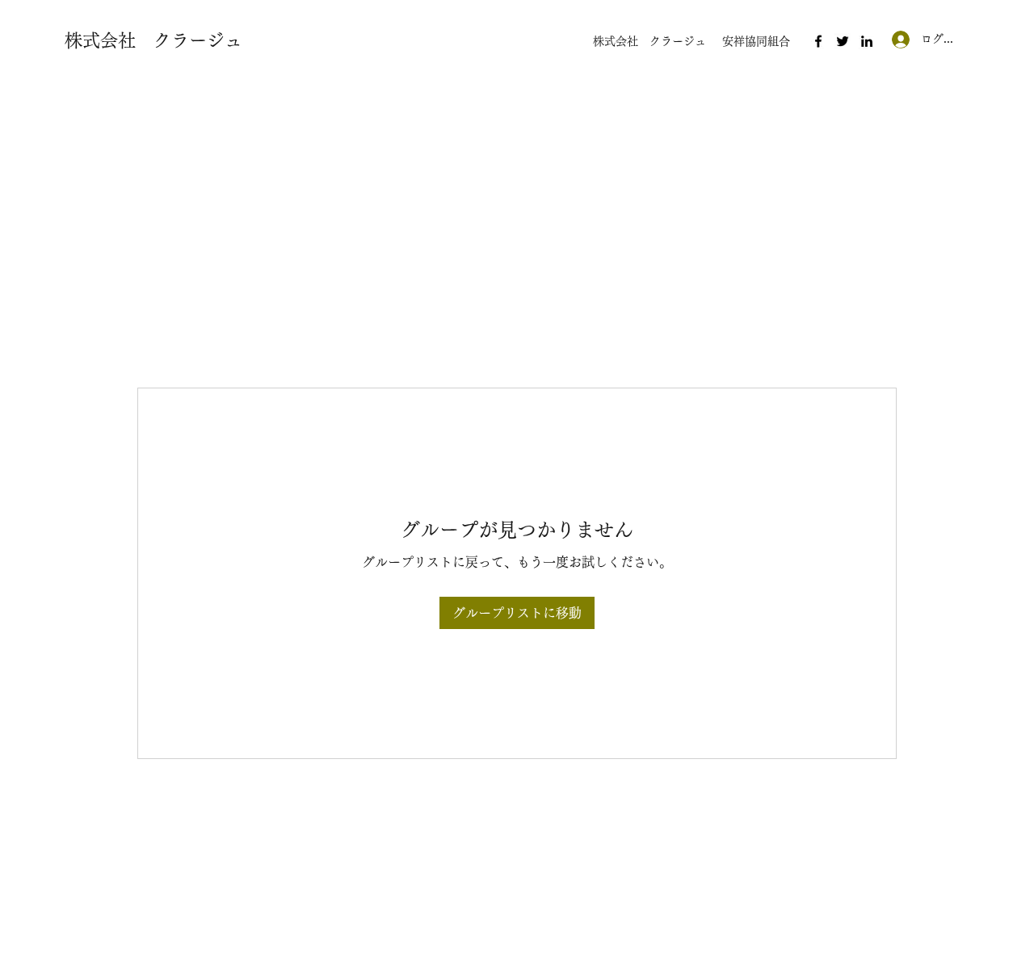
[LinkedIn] (867, 41)
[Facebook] (818, 41)
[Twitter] (842, 41)
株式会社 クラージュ (153, 40)
